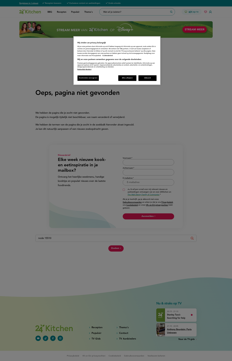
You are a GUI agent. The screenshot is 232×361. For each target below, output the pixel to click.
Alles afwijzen (127, 78)
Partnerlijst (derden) (84, 69)
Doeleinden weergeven (88, 78)
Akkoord (147, 78)
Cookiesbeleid (107, 55)
